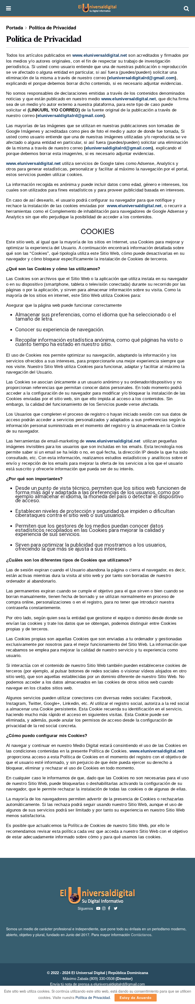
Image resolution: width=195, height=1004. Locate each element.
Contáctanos (141, 934)
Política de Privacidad (52, 27)
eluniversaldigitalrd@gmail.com (142, 77)
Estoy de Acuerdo (136, 997)
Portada (14, 27)
